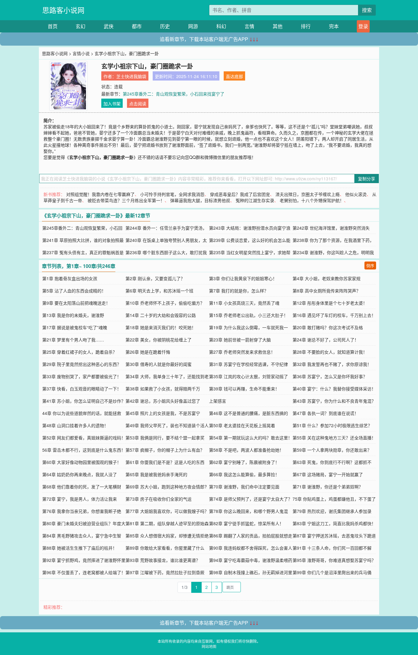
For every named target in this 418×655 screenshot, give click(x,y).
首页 (53, 26)
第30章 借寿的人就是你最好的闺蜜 (158, 364)
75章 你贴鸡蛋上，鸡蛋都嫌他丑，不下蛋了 (334, 499)
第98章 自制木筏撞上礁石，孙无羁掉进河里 (250, 572)
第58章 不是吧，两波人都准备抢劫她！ (246, 450)
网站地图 (209, 646)
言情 (249, 26)
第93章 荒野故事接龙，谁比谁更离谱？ (162, 560)
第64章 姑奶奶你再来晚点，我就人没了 (79, 474)
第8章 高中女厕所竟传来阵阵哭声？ (326, 291)
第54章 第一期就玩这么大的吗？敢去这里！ (250, 438)
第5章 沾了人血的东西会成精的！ (74, 291)
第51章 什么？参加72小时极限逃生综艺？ (332, 425)
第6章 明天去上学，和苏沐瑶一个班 (159, 291)
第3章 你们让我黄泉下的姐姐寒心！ (243, 278)
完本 (334, 26)
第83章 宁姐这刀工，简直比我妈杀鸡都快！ (334, 523)
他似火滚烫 (356, 194)
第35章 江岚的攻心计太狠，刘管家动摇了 (248, 376)
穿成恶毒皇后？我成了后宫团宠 (240, 194)
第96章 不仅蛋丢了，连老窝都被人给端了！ (83, 572)
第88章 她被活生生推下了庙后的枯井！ (79, 548)
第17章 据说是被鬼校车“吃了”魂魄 (74, 327)
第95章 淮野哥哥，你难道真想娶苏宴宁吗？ (334, 560)
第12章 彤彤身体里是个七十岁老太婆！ (330, 303)
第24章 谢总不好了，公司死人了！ (326, 340)
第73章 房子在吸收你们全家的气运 (158, 499)
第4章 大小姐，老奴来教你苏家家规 (326, 278)
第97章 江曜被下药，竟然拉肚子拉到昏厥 (164, 572)
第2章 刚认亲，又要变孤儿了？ (155, 278)
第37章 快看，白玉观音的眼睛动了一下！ (81, 389)
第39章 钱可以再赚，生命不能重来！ (244, 389)
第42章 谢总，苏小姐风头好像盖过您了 (162, 401)
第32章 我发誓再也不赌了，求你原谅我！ (332, 364)
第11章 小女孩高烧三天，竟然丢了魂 (244, 303)
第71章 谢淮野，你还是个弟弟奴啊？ (328, 487)
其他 (277, 26)
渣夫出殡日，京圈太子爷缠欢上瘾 (307, 194)
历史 (165, 26)
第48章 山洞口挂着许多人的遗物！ (75, 425)
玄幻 (80, 26)
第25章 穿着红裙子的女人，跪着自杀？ (79, 352)
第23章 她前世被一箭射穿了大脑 (240, 340)
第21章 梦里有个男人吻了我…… (73, 340)
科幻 (221, 26)
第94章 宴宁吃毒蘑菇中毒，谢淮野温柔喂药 (250, 560)
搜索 (367, 9)
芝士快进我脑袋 (131, 76)
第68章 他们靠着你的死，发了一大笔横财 (81, 487)
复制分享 (366, 178)
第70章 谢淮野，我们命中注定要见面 (244, 487)
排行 (306, 26)
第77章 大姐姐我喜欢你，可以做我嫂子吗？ (167, 511)
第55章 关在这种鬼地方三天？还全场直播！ (334, 438)
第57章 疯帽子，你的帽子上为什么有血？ (164, 450)
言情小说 (81, 53)
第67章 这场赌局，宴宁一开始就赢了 (328, 474)
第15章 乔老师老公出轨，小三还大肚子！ (248, 315)
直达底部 (234, 76)
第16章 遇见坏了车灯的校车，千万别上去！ (334, 315)
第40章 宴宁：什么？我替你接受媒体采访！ (334, 389)
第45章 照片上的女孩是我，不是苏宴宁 (162, 413)
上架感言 (217, 401)
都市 (137, 26)
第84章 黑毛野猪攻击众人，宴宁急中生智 (81, 536)
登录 (363, 26)
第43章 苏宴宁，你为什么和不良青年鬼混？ (334, 401)
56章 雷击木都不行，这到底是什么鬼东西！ (83, 450)
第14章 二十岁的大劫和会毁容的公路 (160, 315)
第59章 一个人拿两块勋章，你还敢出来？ (332, 450)
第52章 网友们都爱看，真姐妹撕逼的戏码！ (83, 438)
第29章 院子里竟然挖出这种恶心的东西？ (81, 364)
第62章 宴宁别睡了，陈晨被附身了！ (244, 462)
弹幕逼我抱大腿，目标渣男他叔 (200, 200)
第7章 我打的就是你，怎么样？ (238, 291)
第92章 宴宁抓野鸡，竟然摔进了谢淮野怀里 (83, 560)
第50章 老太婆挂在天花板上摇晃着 (242, 425)
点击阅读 (137, 103)
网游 (193, 26)
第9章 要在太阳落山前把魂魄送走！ (76, 303)
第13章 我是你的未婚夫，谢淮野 (73, 315)
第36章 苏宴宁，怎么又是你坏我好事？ (330, 376)
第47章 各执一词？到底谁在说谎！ (326, 413)
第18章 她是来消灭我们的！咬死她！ (160, 327)
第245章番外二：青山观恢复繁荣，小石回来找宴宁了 (173, 94)
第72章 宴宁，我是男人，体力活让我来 (79, 499)
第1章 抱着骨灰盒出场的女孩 (69, 278)
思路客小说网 (63, 10)
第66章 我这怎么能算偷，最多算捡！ (244, 474)
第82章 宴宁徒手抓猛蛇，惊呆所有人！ (246, 523)
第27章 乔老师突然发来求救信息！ (242, 352)
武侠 (109, 26)
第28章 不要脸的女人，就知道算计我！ (330, 352)
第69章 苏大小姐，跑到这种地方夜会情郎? (166, 487)
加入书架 (112, 103)
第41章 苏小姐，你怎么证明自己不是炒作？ (83, 401)
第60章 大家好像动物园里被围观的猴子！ (81, 462)
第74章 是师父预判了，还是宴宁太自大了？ (250, 499)
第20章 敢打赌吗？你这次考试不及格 (328, 327)
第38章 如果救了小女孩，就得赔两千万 (162, 389)
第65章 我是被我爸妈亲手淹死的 (156, 474)
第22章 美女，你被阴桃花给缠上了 (158, 340)
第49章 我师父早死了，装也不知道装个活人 (167, 425)
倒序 (370, 265)
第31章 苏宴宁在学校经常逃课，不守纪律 (248, 364)
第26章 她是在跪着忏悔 (147, 352)
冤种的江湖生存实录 (255, 200)
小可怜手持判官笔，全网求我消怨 (172, 194)
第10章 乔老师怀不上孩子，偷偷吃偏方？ (164, 303)
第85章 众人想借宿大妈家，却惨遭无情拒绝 (167, 536)
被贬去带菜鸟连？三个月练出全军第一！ (126, 200)
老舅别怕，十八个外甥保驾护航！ (312, 200)
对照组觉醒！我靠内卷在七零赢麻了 (100, 194)
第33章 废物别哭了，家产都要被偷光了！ (81, 376)
